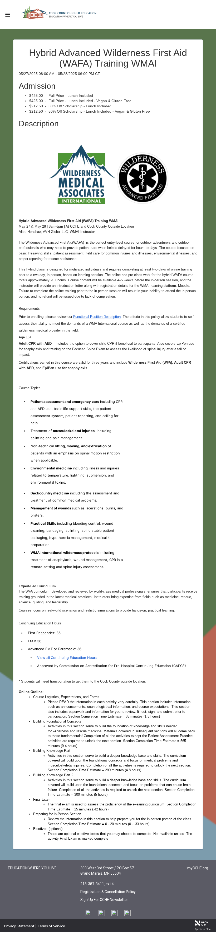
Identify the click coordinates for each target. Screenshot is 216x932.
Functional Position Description (97, 317)
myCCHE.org (197, 868)
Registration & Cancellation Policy (108, 892)
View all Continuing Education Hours (67, 657)
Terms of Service (51, 926)
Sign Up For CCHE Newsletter (104, 900)
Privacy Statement (19, 926)
